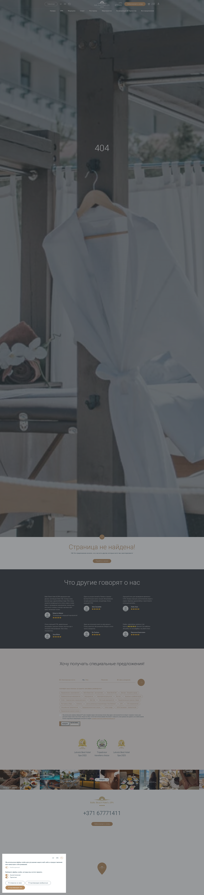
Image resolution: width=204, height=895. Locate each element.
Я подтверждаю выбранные (38, 883)
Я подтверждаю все (15, 888)
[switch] (6, 875)
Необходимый (15, 867)
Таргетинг (13, 877)
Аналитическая (15, 875)
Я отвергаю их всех (15, 883)
